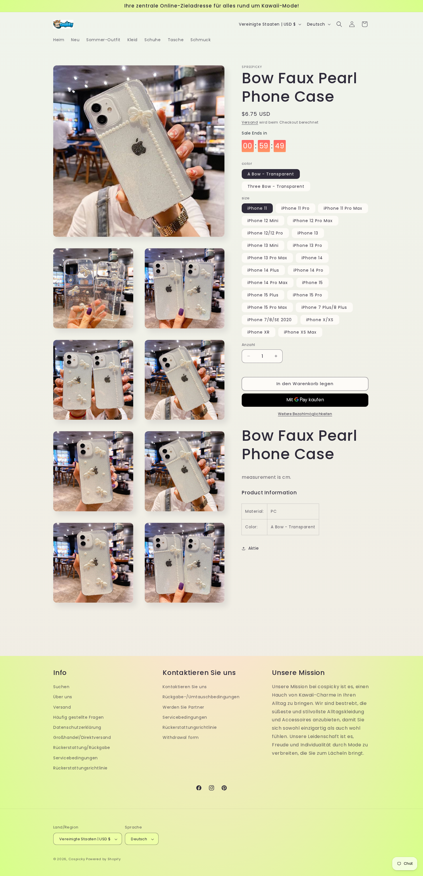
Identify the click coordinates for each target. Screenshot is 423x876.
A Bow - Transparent (270, 174)
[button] (339, 24)
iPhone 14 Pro (308, 270)
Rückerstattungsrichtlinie (80, 768)
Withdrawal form (181, 737)
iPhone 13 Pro (307, 245)
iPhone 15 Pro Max (267, 307)
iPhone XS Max (300, 332)
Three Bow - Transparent (275, 186)
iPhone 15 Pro (307, 295)
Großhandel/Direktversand (82, 737)
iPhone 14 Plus (263, 270)
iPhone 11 (257, 208)
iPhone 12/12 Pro (265, 233)
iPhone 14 (312, 258)
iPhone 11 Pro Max (343, 208)
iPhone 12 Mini (263, 221)
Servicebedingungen (75, 757)
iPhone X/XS (320, 320)
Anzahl (248, 344)
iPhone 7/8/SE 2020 (269, 320)
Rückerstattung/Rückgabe (81, 747)
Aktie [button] (253, 548)
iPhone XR (258, 332)
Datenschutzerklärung (77, 727)
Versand (250, 122)
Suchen (61, 686)
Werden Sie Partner (183, 707)
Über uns (62, 697)
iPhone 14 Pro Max (267, 282)
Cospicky (76, 859)
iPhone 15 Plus (263, 295)
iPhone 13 (308, 233)
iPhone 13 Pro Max (267, 258)
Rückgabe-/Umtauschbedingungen (201, 697)
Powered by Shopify (103, 859)
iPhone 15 (312, 282)
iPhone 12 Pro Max (313, 221)
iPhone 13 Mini (263, 245)
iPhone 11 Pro (295, 208)
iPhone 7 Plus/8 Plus (324, 307)
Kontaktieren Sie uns (185, 686)
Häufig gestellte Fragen (78, 717)
